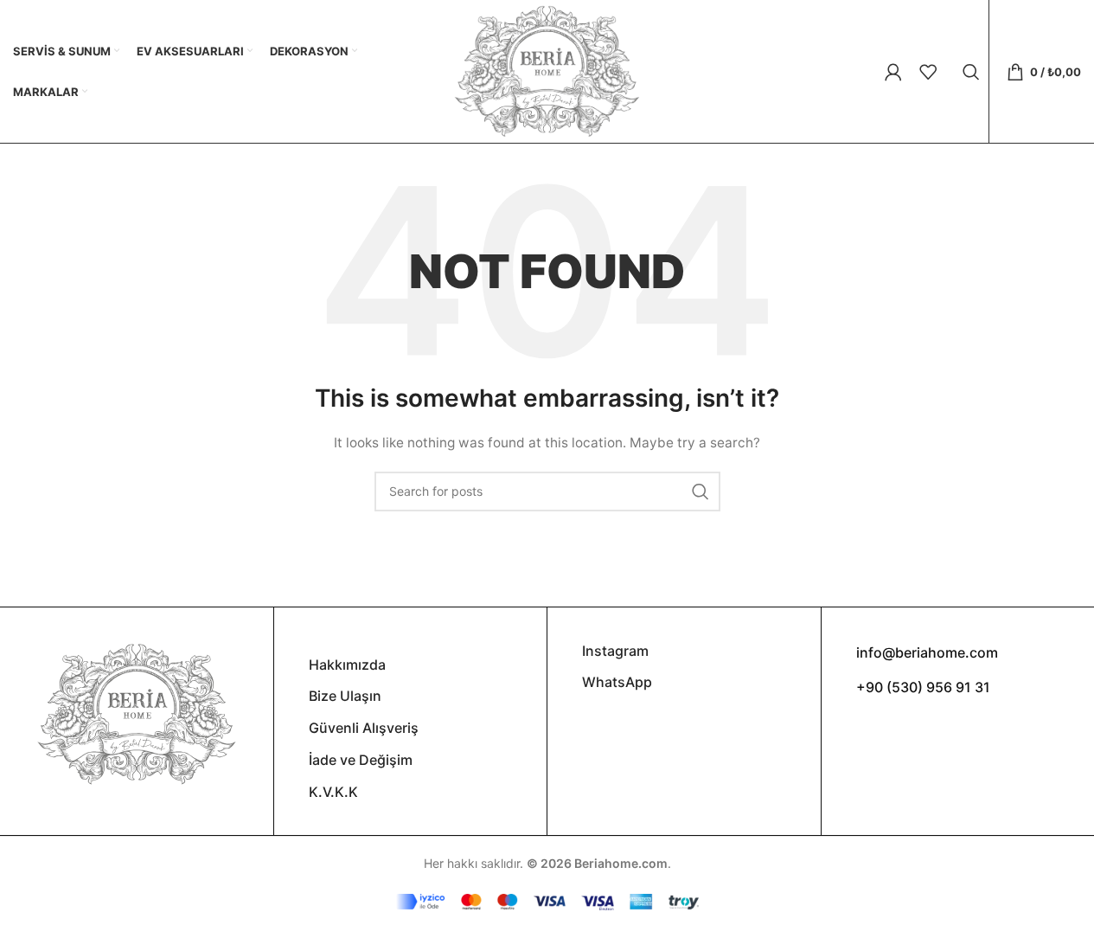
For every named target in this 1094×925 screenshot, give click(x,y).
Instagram (615, 650)
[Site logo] (546, 69)
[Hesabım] (893, 72)
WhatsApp (617, 682)
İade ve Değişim (361, 759)
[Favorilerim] (928, 72)
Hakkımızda (347, 664)
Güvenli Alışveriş (364, 727)
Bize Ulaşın (345, 695)
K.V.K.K (333, 791)
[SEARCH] (700, 491)
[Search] (971, 72)
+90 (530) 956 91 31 (923, 687)
